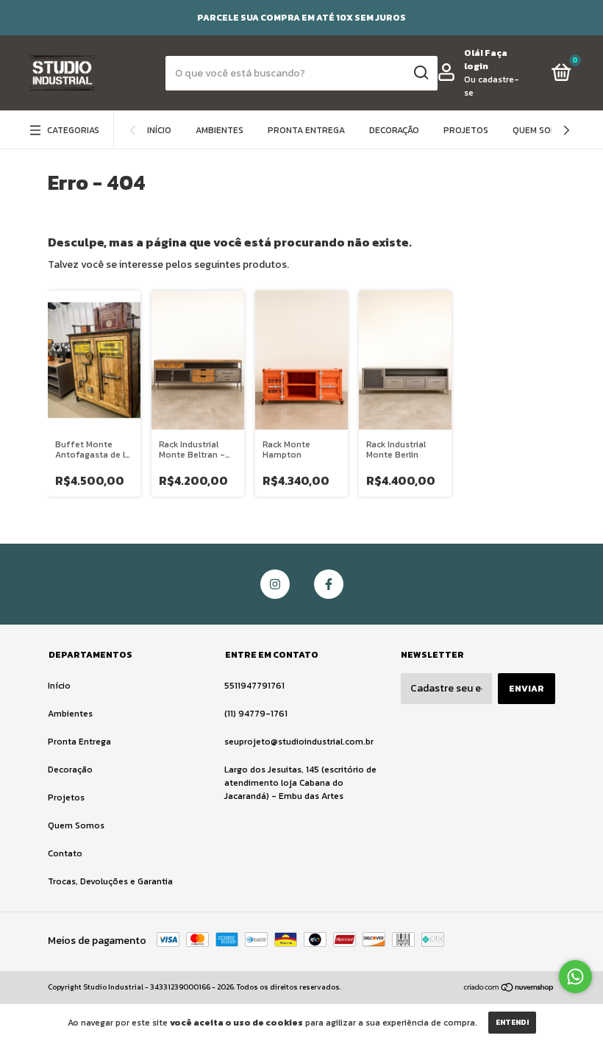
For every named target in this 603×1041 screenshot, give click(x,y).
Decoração (394, 130)
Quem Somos (541, 130)
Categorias (73, 130)
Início (159, 130)
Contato (65, 853)
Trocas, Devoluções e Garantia (110, 881)
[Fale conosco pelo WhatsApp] (575, 976)
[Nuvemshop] (509, 988)
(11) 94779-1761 (256, 713)
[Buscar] (420, 73)
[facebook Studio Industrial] (328, 584)
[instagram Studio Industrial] (275, 584)
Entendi (512, 1022)
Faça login (485, 59)
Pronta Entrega (306, 130)
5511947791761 (254, 685)
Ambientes (219, 130)
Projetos (465, 130)
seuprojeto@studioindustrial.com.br (299, 741)
